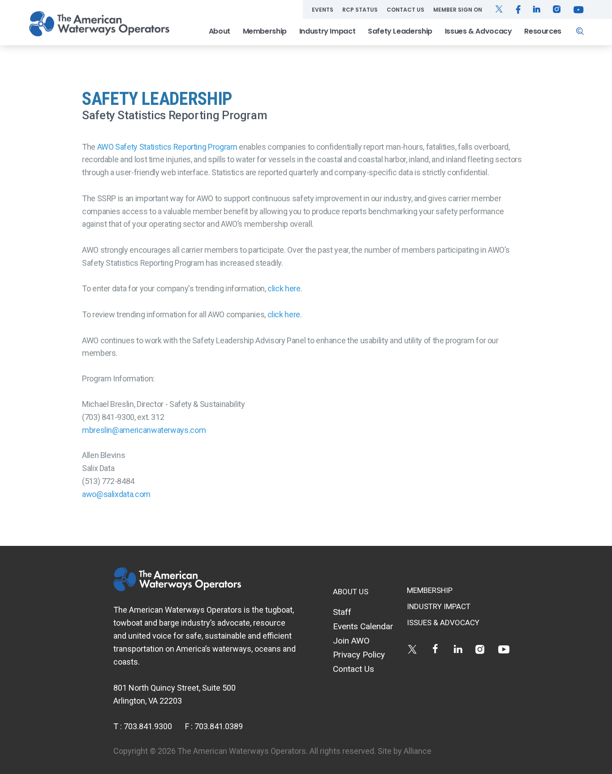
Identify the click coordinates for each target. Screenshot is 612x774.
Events (322, 9)
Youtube (503, 649)
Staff (342, 612)
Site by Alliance (404, 751)
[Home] (99, 23)
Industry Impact (327, 31)
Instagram (481, 649)
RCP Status (360, 9)
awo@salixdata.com (116, 494)
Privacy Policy (359, 654)
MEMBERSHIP (430, 590)
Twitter (412, 649)
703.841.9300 (148, 726)
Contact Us (405, 9)
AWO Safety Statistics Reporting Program (167, 146)
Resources (542, 31)
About (219, 31)
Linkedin (458, 649)
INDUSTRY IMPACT (438, 606)
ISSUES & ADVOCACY (443, 622)
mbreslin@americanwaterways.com (144, 430)
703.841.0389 (218, 726)
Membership (265, 31)
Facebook (435, 649)
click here (283, 288)
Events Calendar (363, 626)
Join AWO (351, 641)
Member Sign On (457, 9)
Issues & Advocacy (478, 31)
